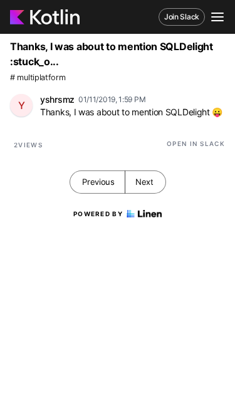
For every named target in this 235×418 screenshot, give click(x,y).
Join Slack (181, 16)
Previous (98, 182)
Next (144, 182)
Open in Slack (196, 143)
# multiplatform (38, 77)
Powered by (98, 213)
